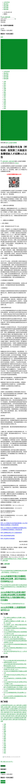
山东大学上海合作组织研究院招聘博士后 (15, 639)
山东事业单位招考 (22, 707)
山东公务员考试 (22, 708)
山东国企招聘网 (13, 708)
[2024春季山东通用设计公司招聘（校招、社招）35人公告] (15, 618)
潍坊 (5, 56)
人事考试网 (11, 161)
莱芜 (5, 68)
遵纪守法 (3, 710)
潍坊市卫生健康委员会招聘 (16, 717)
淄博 (5, 49)
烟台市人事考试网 (17, 714)
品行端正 (23, 716)
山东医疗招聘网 (12, 142)
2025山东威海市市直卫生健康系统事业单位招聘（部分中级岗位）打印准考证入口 (14, 578)
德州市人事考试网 (7, 714)
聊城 (5, 63)
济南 (5, 41)
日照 (5, 61)
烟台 (5, 52)
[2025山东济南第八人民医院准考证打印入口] (14, 603)
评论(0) (17, 163)
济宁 (5, 57)
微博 (2, 37)
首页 (5, 40)
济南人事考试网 (6, 716)
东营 (5, 50)
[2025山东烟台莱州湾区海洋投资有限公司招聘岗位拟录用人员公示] (15, 661)
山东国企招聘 (6, 707)
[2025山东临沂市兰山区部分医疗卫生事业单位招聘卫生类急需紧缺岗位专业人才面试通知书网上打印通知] (14, 586)
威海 (5, 54)
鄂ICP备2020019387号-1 (7, 761)
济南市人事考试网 (13, 719)
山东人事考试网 (17, 705)
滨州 (5, 65)
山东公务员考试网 (10, 710)
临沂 (5, 47)
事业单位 (6, 4)
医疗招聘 (6, 7)
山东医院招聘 (6, 558)
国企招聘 (6, 5)
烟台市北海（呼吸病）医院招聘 (18, 558)
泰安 (5, 59)
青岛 (5, 43)
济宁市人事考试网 (14, 712)
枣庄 (5, 120)
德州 (5, 45)
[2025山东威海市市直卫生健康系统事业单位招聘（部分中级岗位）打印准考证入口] (14, 571)
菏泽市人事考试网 (15, 716)
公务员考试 (7, 2)
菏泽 (5, 66)
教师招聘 (6, 9)
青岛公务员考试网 (20, 710)
